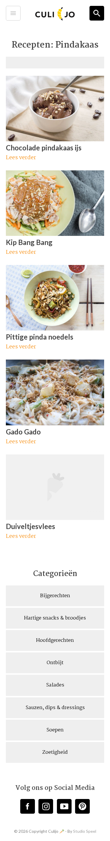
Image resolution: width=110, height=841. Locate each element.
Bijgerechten (55, 596)
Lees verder (21, 158)
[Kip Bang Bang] (55, 233)
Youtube (64, 806)
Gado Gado (23, 431)
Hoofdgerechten (55, 640)
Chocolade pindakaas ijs (44, 147)
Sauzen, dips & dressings (55, 708)
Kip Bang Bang (29, 242)
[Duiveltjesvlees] (55, 517)
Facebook (27, 806)
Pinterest (82, 806)
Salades (55, 685)
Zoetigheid (55, 752)
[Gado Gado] (55, 423)
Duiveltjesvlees (30, 526)
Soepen (55, 730)
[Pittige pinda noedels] (55, 328)
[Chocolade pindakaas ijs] (55, 139)
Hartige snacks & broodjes (55, 618)
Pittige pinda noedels (39, 337)
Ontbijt (55, 663)
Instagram (45, 806)
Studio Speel (84, 831)
